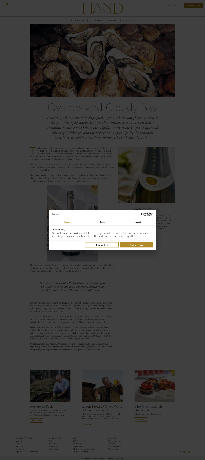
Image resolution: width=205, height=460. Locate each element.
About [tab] (138, 222)
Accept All (136, 245)
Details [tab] (102, 222)
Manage (100, 244)
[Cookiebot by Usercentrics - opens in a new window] (127, 214)
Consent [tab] (66, 222)
